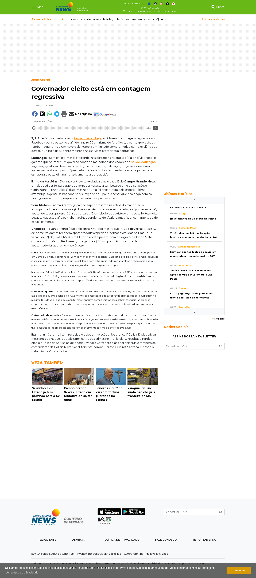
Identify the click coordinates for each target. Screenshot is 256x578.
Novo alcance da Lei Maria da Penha (193, 218)
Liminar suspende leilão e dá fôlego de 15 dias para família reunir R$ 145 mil (117, 19)
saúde (135, 162)
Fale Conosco (166, 539)
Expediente (48, 539)
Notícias (218, 318)
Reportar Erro (204, 539)
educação (148, 162)
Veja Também (47, 362)
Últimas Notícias (178, 194)
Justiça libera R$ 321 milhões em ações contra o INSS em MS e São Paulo (191, 274)
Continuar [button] (239, 570)
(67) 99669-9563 (151, 7)
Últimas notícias (213, 19)
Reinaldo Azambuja (87, 138)
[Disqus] (94, 451)
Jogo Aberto (40, 79)
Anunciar (79, 539)
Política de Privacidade (121, 539)
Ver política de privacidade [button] (22, 572)
